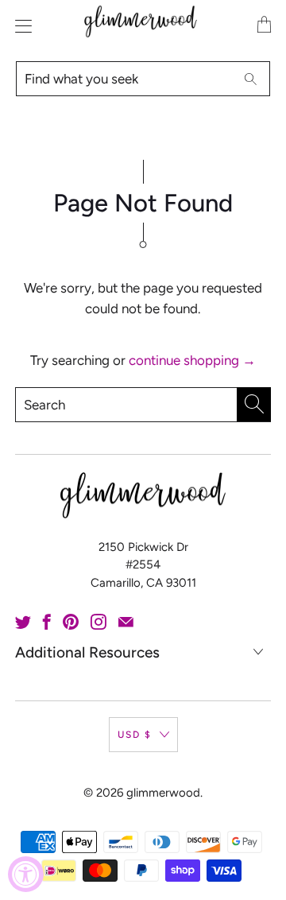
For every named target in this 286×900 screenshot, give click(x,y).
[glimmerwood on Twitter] (23, 622)
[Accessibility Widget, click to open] (26, 874)
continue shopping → (192, 360)
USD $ (135, 734)
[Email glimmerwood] (125, 622)
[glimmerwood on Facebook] (47, 622)
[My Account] (19, 25)
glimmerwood (163, 793)
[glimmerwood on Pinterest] (71, 622)
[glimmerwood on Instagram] (98, 622)
